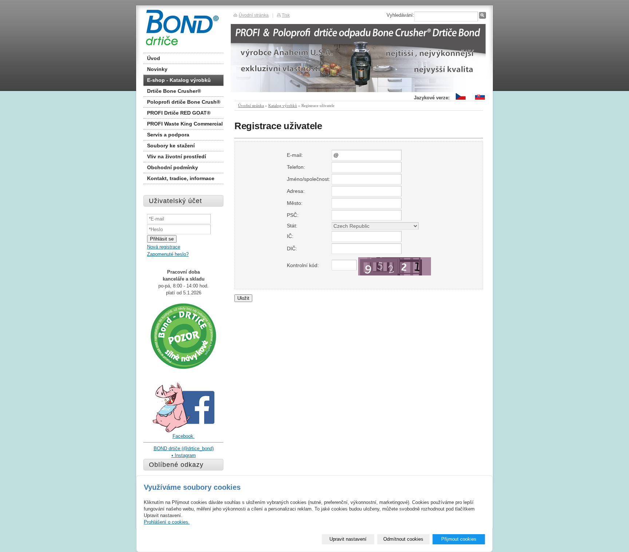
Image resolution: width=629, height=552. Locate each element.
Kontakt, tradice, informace (180, 178)
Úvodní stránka (251, 105)
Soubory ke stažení (171, 145)
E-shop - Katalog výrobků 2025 (179, 81)
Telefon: (296, 167)
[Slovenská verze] (480, 100)
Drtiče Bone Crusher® (174, 91)
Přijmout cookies (458, 539)
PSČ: (292, 215)
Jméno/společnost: (308, 179)
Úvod (153, 58)
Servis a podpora (168, 135)
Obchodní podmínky (172, 167)
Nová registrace (163, 247)
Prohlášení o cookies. (167, 522)
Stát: (292, 226)
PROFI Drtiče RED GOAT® (178, 113)
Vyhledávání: (400, 15)
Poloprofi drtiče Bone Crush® (183, 102)
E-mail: (295, 155)
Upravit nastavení (348, 539)
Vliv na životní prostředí (176, 156)
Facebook (184, 436)
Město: (294, 203)
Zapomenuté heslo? (168, 254)
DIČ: (292, 248)
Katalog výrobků (282, 105)
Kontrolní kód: (303, 265)
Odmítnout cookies (403, 539)
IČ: (290, 236)
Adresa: (296, 191)
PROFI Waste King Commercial (185, 124)
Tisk (286, 15)
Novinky (157, 69)
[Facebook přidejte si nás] (183, 431)
